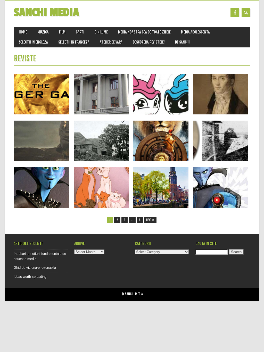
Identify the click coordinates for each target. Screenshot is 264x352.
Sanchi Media (46, 12)
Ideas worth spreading (30, 277)
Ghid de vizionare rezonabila (35, 268)
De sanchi (182, 42)
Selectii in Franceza (73, 42)
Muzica (43, 32)
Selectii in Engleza (33, 42)
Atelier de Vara (111, 42)
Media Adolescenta (195, 32)
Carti (80, 32)
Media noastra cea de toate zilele (144, 32)
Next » (150, 220)
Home (23, 32)
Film (62, 32)
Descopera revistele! (149, 42)
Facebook (234, 12)
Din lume (101, 32)
